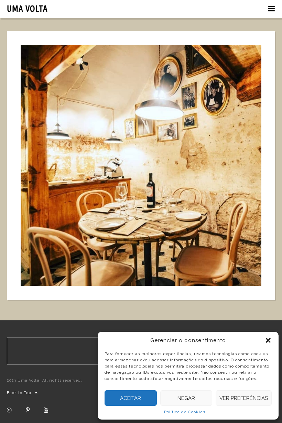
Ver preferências (243, 398)
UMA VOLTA (27, 8)
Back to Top (19, 393)
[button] (268, 340)
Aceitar (130, 398)
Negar (186, 398)
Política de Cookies (185, 412)
